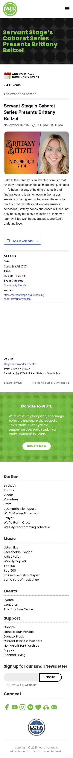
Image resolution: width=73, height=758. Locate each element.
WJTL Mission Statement (22, 513)
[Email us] (54, 707)
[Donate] (38, 707)
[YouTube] (15, 707)
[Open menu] (67, 9)
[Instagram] (22, 707)
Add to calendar (23, 241)
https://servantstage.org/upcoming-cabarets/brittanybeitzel (24, 297)
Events (9, 600)
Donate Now (36, 446)
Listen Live (11, 547)
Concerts (11, 604)
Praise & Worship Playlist (22, 575)
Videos (8, 495)
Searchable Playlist (18, 552)
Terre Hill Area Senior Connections (49, 382)
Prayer (9, 518)
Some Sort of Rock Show (21, 580)
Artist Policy (12, 556)
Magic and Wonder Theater (20, 364)
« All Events (12, 85)
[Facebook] (7, 707)
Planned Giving (14, 655)
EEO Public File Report (20, 509)
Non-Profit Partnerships (21, 645)
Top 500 (10, 570)
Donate (9, 627)
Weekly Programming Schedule (27, 527)
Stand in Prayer (14, 382)
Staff (7, 504)
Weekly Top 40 (15, 561)
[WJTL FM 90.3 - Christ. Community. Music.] (10, 9)
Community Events (15, 285)
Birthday (10, 485)
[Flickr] (30, 707)
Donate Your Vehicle (19, 632)
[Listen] (46, 707)
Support (10, 650)
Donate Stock (14, 636)
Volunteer (11, 499)
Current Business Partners (23, 641)
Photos (9, 490)
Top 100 (9, 566)
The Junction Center (19, 609)
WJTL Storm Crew (17, 522)
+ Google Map (53, 373)
